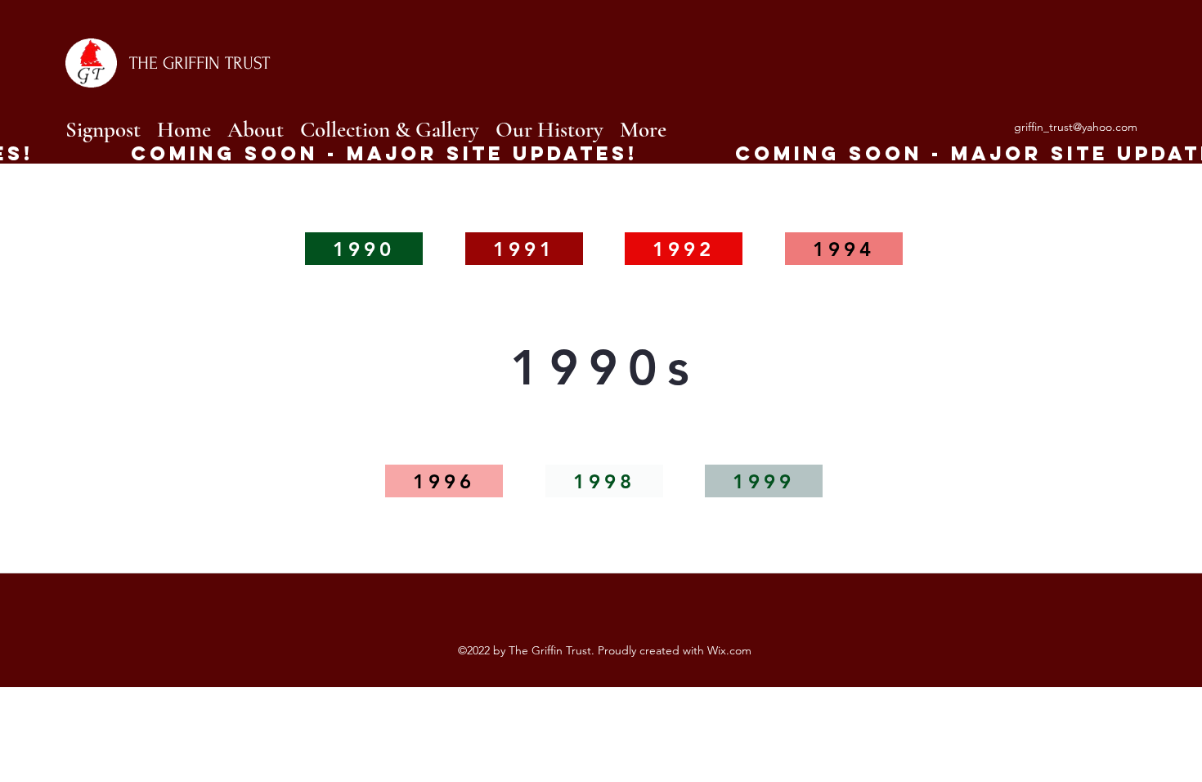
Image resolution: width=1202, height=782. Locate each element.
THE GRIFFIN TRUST (199, 63)
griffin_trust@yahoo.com (1075, 126)
